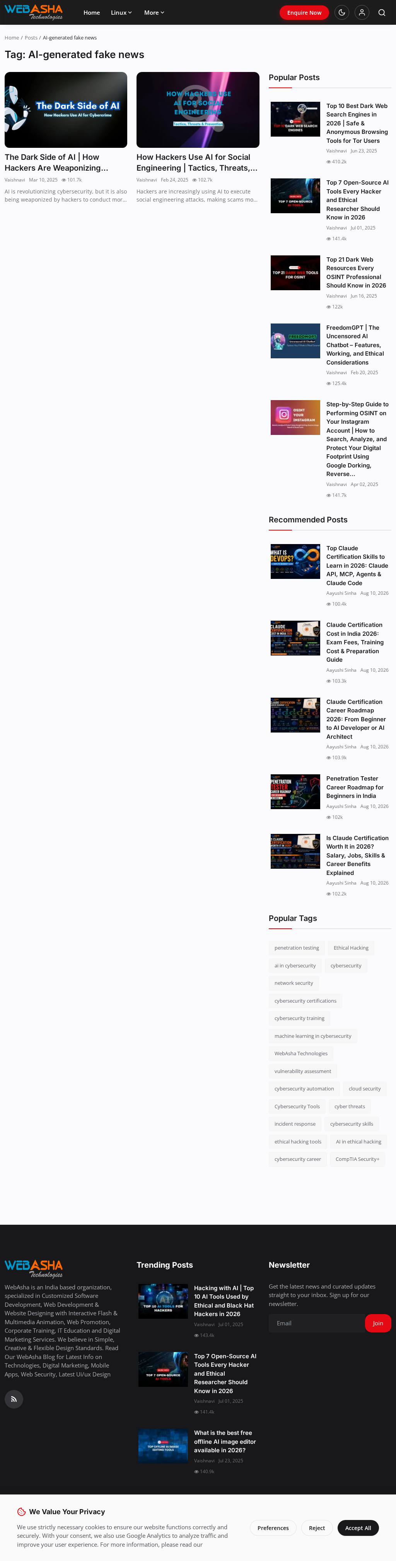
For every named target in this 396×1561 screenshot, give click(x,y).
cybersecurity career (298, 1158)
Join (378, 1323)
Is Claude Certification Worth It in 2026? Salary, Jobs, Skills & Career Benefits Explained (357, 855)
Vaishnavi (15, 179)
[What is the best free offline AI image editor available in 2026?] (163, 1446)
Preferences (273, 1528)
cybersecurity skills (351, 1123)
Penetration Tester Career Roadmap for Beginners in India (355, 787)
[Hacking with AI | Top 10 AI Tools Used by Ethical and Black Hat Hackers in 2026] (163, 1301)
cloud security (365, 1088)
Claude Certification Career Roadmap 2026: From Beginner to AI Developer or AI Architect (356, 719)
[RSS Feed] (14, 1399)
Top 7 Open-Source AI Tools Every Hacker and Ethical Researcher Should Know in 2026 (357, 200)
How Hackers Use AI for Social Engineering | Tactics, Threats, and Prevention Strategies (193, 162)
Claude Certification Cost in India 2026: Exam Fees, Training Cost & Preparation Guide (355, 642)
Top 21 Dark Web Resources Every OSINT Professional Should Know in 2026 (356, 272)
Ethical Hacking (351, 947)
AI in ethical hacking (358, 1141)
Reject (317, 1528)
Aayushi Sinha (341, 593)
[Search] (381, 12)
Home (92, 12)
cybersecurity (346, 965)
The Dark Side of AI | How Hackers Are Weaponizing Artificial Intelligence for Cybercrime (53, 162)
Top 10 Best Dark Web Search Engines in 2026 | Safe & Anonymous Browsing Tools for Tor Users (357, 123)
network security (294, 982)
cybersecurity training (299, 1018)
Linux (118, 12)
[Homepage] (34, 12)
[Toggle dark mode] (342, 12)
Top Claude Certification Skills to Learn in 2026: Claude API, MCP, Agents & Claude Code (357, 565)
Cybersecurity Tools (297, 1106)
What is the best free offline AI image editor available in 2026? (225, 1441)
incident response (295, 1123)
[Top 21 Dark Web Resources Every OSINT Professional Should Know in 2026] (295, 272)
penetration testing (297, 947)
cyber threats (350, 1106)
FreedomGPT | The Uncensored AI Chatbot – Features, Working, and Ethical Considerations (355, 345)
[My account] (362, 12)
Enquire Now (304, 12)
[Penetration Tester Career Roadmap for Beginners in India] (295, 791)
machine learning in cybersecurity (313, 1035)
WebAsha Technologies (301, 1053)
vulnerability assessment (303, 1071)
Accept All (358, 1528)
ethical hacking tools (298, 1141)
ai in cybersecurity (295, 965)
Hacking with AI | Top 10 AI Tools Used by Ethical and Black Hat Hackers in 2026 (224, 1301)
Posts (31, 37)
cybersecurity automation (304, 1088)
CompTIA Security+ (357, 1158)
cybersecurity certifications (305, 1000)
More (151, 12)
